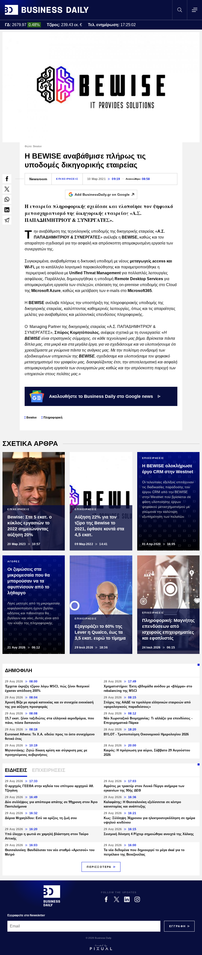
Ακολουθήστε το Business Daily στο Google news (101, 396)
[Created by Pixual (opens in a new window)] (101, 947)
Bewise (31, 417)
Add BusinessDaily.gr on (102, 194)
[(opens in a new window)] (6, 178)
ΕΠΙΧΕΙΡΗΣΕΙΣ (67, 179)
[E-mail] (6, 220)
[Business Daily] (47, 10)
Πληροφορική (52, 417)
